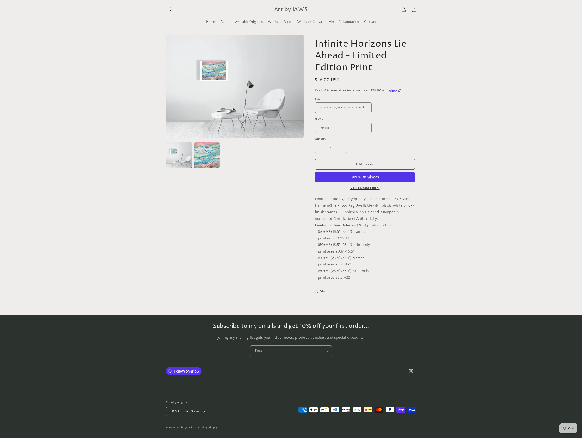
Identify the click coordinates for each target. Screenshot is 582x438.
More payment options (365, 187)
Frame (319, 118)
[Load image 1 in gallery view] (179, 155)
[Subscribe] (327, 350)
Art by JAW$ (184, 427)
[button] (171, 10)
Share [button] (324, 291)
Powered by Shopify (205, 427)
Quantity (320, 138)
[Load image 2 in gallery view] (207, 155)
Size (317, 98)
